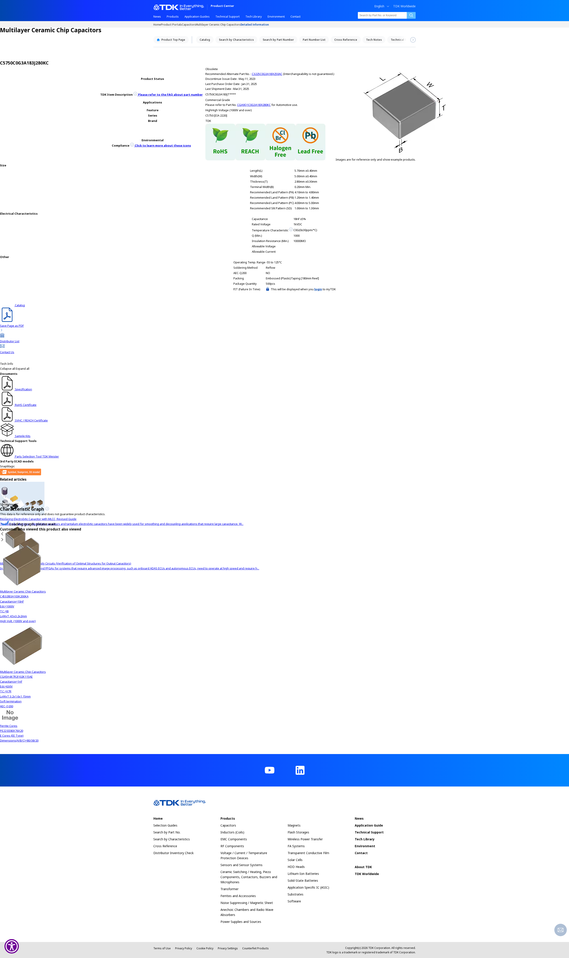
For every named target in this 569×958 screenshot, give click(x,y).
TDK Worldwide (404, 6)
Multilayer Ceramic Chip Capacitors (218, 24)
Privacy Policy (183, 948)
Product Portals (171, 24)
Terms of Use (162, 948)
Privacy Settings (228, 948)
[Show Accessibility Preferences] (11, 946)
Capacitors (189, 24)
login (318, 289)
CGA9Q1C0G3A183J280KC (254, 105)
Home (157, 24)
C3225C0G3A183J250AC (267, 74)
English (379, 6)
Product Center (222, 6)
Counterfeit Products (255, 948)
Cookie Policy (204, 948)
